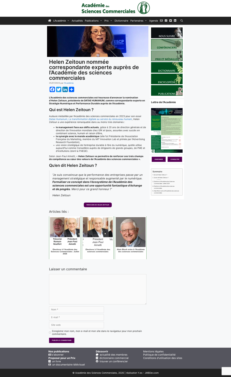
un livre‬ (56, 361)
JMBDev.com (152, 373)
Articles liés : (159, 179)
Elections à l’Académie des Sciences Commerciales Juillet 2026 (164, 182)
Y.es (140, 373)
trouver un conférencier (113, 361)
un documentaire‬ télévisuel (68, 364)
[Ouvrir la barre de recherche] (181, 21)
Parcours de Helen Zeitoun (97, 205)
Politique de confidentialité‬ (159, 354)
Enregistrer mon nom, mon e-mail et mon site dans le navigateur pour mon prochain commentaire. (97, 332)
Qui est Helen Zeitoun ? (160, 175)
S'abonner (159, 159)
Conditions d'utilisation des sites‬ (162, 358)
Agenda (153, 20)
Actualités (77, 20)
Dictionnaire (121, 20)
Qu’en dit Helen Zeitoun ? (161, 177)
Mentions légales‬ (153, 351)
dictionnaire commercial (113, 358)
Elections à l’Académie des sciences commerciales (164, 187)
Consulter (174, 159)
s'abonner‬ (57, 354)
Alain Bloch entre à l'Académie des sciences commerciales (166, 192)
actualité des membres (112, 354)
